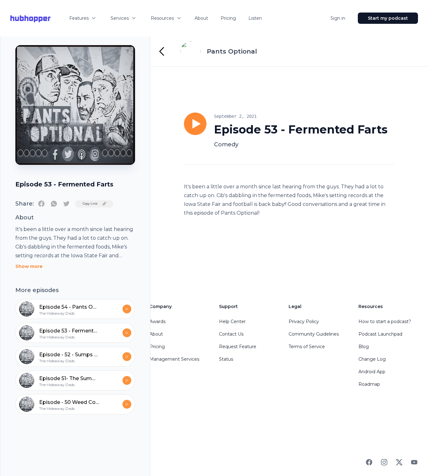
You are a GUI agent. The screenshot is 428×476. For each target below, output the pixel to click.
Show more (29, 266)
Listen (255, 18)
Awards (157, 321)
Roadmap (369, 384)
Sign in (338, 18)
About (201, 18)
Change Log (372, 359)
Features (79, 18)
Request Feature (237, 346)
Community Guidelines (314, 334)
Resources (162, 18)
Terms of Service (307, 346)
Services (120, 18)
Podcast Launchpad (380, 334)
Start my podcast (388, 18)
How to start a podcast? (384, 321)
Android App (371, 371)
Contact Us (231, 334)
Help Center (232, 321)
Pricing (228, 18)
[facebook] (41, 203)
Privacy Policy (304, 321)
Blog (363, 346)
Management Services (174, 359)
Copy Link (90, 203)
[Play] (195, 123)
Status (226, 359)
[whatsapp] (54, 203)
